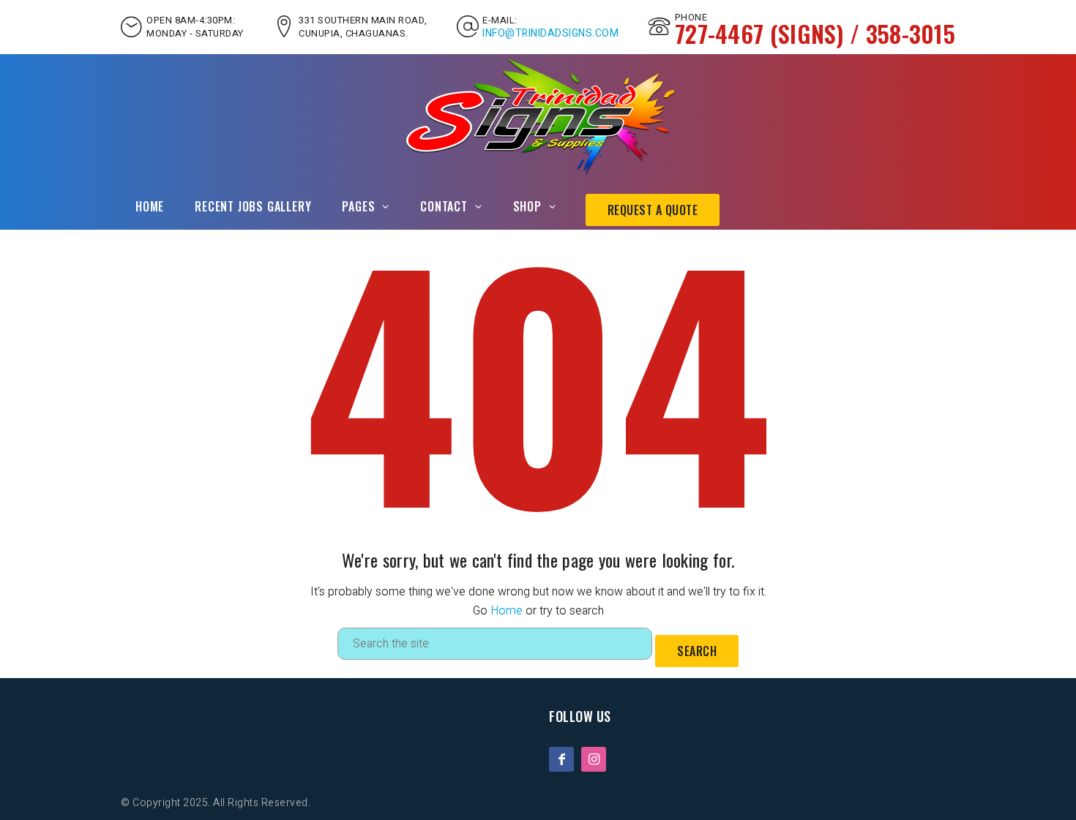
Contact (444, 206)
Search (697, 651)
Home (149, 206)
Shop (527, 206)
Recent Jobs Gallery (253, 206)
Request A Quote (653, 210)
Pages (358, 206)
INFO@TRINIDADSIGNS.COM (550, 33)
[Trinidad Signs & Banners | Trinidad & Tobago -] (538, 117)
